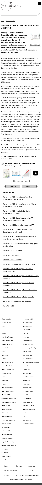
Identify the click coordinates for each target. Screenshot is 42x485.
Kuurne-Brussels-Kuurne (9, 402)
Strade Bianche (6, 406)
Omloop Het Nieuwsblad (9, 398)
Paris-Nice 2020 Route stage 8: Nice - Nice (17, 301)
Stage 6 (13, 186)
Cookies (31, 471)
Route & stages (6, 323)
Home (2, 21)
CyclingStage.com (12, 6)
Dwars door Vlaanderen (8, 420)
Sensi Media (28, 479)
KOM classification (7, 337)
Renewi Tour (26, 369)
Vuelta (24, 413)
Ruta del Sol (26, 330)
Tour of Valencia (27, 323)
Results (4, 333)
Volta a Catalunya (28, 344)
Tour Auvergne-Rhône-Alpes (31, 362)
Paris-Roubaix (6, 427)
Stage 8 (29, 186)
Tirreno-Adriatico (27, 341)
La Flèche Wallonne (7, 438)
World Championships (29, 377)
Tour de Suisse (27, 366)
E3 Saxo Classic (6, 413)
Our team (31, 466)
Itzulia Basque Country (29, 348)
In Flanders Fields (7, 416)
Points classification (7, 341)
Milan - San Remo (7, 409)
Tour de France (27, 420)
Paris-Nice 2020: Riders (11, 255)
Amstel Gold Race (7, 434)
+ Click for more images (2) (21, 181)
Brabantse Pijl (6, 431)
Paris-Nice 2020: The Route (12, 251)
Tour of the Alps (27, 355)
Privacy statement (10, 471)
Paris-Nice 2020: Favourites (12, 260)
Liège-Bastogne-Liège (8, 442)
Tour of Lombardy (7, 456)
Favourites (5, 330)
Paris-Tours (5, 460)
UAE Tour (25, 333)
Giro (24, 416)
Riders (3, 326)
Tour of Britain (27, 373)
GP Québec (5, 449)
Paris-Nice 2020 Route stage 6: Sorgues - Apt (18, 297)
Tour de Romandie (28, 359)
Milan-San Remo (27, 388)
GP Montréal (5, 453)
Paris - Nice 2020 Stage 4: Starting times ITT (18, 225)
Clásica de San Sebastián (9, 445)
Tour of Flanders (6, 424)
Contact (6, 475)
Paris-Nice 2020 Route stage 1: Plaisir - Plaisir (19, 264)
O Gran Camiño (27, 351)
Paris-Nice (26, 337)
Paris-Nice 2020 (8, 306)
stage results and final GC (28, 156)
